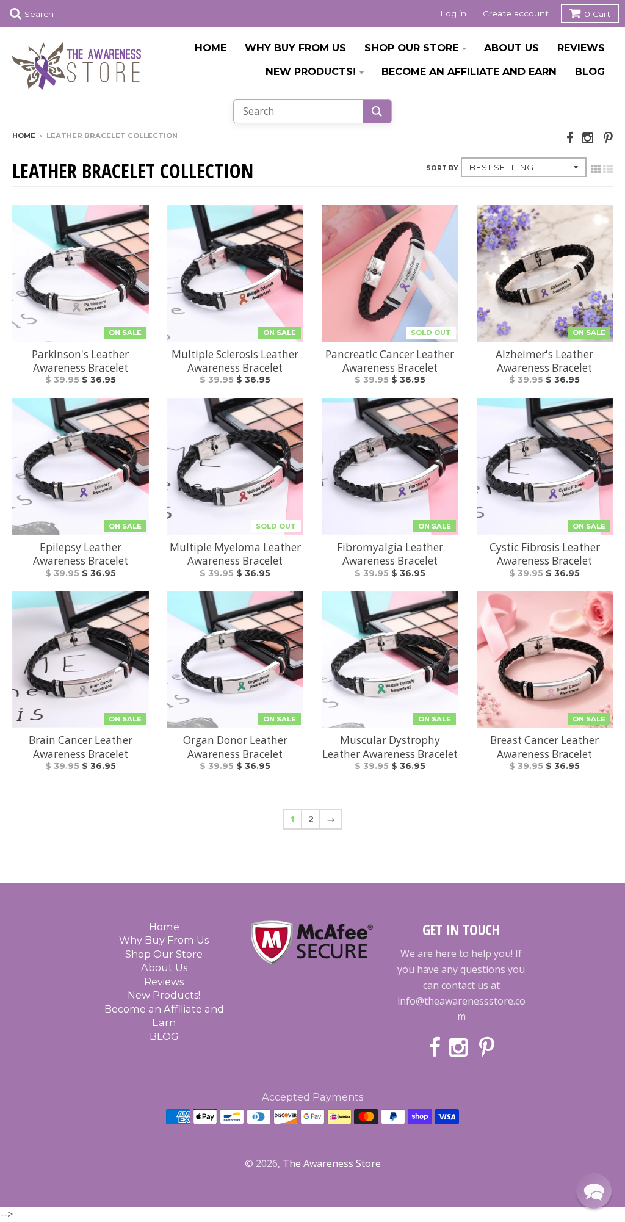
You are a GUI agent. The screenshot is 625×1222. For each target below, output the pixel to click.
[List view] (608, 169)
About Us (511, 48)
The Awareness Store (332, 1163)
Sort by (442, 168)
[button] (594, 1191)
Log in (453, 13)
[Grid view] (596, 169)
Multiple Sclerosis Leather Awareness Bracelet (235, 361)
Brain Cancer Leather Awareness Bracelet (80, 747)
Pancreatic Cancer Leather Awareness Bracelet (389, 361)
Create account (516, 13)
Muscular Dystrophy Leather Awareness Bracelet (390, 747)
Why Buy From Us (295, 48)
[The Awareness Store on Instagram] (588, 138)
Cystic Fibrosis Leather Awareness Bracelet (545, 554)
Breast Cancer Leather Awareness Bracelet (544, 747)
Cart (597, 14)
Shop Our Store (411, 48)
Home (210, 48)
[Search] (377, 111)
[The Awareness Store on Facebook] (570, 138)
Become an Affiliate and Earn (469, 71)
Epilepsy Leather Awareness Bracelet (80, 554)
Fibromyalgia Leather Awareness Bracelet (390, 554)
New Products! (311, 71)
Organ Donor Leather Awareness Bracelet (235, 747)
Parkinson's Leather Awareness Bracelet (80, 361)
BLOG (590, 71)
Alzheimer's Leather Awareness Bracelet (544, 361)
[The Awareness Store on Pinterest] (608, 138)
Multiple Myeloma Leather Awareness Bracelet (235, 554)
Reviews (581, 48)
